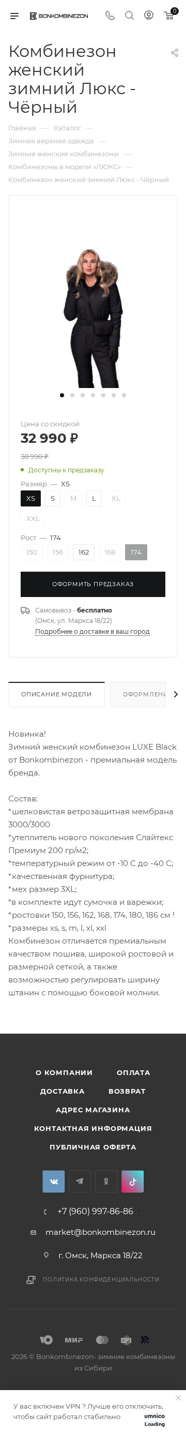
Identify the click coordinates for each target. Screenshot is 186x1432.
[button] (62, 395)
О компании (64, 1072)
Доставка (62, 1091)
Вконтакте (53, 1181)
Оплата (133, 1072)
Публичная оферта (93, 1147)
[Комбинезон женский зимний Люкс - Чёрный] (93, 310)
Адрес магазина (93, 1110)
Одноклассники (106, 1181)
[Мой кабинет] (148, 16)
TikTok (132, 1181)
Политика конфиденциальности (101, 1279)
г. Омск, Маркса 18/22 (100, 1255)
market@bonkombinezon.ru (100, 1232)
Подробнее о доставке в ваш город (92, 631)
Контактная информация (93, 1128)
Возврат (127, 1091)
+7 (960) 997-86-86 (95, 1211)
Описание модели (56, 694)
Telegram (80, 1181)
